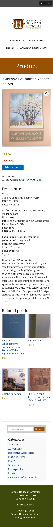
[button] (46, 93)
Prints (11, 473)
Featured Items (16, 456)
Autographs (15, 448)
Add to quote (12, 167)
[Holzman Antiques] (26, 24)
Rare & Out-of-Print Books (28, 179)
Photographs (15, 469)
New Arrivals (15, 465)
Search (39, 429)
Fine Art (12, 460)
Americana (14, 444)
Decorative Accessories (21, 452)
